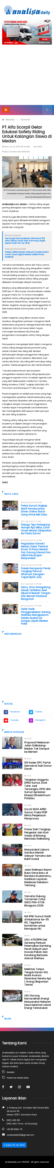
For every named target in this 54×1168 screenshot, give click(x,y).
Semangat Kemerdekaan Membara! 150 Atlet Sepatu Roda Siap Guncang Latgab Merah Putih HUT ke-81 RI (25, 241)
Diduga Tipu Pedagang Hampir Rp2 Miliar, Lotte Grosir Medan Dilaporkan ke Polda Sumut (36, 529)
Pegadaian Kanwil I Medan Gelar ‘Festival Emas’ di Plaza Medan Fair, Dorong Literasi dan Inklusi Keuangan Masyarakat (36, 551)
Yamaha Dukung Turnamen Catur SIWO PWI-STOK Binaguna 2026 (35, 900)
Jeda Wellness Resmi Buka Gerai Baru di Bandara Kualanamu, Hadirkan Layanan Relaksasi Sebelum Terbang (37, 877)
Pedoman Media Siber (18, 1077)
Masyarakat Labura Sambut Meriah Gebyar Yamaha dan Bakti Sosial (37, 854)
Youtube (14, 720)
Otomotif (25, 119)
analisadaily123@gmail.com (20, 1134)
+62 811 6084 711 (14, 1129)
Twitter (38, 711)
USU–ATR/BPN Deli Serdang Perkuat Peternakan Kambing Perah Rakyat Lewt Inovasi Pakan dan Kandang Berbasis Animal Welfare (37, 949)
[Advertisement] (27, 77)
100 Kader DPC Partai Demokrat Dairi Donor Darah (38, 766)
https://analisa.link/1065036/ (17, 151)
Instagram (40, 720)
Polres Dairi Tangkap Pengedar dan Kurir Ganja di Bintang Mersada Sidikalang (37, 833)
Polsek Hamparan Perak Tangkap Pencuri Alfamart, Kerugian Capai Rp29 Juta (35, 573)
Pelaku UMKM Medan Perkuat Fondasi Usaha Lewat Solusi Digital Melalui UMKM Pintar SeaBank (27, 254)
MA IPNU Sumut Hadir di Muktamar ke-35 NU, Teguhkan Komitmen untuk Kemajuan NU (37, 922)
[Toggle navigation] (5, 110)
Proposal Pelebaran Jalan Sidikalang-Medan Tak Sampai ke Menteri (36, 747)
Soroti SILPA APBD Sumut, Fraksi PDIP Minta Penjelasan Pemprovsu (35, 813)
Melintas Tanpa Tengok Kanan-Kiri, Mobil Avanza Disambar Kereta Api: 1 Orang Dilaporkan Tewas (37, 976)
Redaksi (10, 1072)
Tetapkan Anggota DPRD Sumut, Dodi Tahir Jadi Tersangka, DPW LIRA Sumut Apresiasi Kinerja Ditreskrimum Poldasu (37, 789)
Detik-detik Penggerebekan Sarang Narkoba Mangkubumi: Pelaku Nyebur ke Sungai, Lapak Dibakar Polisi (36, 616)
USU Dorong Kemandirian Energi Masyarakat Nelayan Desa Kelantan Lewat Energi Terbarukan (37, 1002)
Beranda (10, 119)
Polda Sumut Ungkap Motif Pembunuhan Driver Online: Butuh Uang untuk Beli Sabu (34, 510)
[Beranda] (27, 10)
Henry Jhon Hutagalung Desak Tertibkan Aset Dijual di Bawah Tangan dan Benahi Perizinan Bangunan (36, 593)
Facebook (15, 711)
